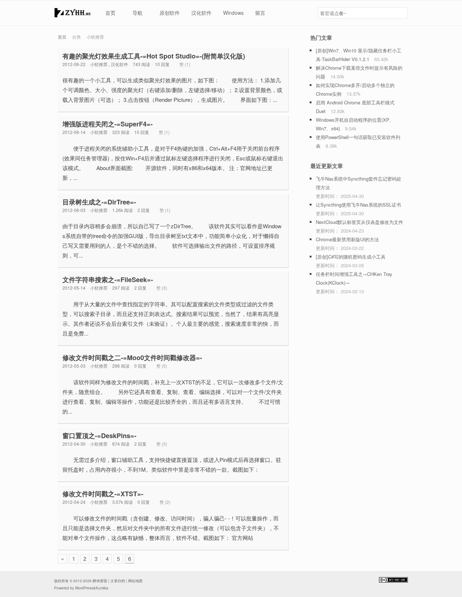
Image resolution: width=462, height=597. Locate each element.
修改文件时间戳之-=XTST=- (102, 493)
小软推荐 (99, 64)
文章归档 (117, 580)
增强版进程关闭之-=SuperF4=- (107, 124)
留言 (260, 12)
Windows (233, 12)
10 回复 (162, 64)
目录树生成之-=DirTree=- (99, 202)
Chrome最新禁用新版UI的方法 (347, 239)
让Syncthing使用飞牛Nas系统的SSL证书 (358, 204)
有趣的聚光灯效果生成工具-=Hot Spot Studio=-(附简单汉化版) (153, 56)
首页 (62, 37)
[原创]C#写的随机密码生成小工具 (350, 256)
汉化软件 (201, 12)
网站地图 (135, 580)
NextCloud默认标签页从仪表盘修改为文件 (359, 222)
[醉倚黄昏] (72, 15)
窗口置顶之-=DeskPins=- (99, 435)
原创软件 (170, 12)
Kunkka (102, 587)
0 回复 (140, 366)
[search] (401, 13)
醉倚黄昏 (100, 580)
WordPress (84, 587)
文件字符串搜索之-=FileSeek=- (107, 279)
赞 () (184, 64)
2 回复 (144, 210)
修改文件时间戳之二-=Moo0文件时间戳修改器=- (132, 357)
